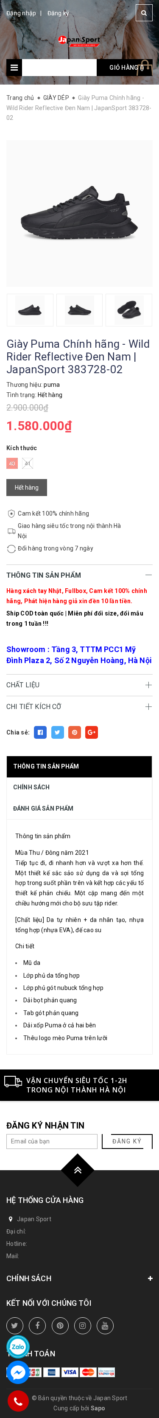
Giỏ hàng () (126, 67)
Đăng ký (58, 13)
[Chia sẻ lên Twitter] (57, 732)
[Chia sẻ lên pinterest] (74, 732)
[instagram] (82, 1325)
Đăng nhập (21, 13)
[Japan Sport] (79, 40)
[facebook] (37, 1325)
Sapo (98, 1408)
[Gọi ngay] (18, 1401)
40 (12, 463)
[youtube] (105, 1325)
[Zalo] (18, 1346)
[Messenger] (18, 1372)
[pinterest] (60, 1325)
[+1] (91, 732)
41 (28, 463)
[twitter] (14, 1325)
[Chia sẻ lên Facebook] (40, 732)
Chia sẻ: (18, 732)
